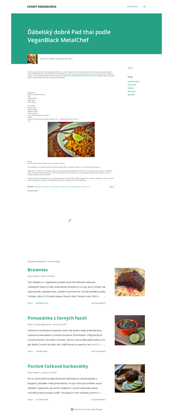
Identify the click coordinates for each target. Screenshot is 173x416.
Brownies (38, 270)
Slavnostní (131, 91)
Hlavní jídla (132, 85)
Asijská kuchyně (133, 81)
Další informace (98, 303)
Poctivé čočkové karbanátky (58, 366)
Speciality (131, 95)
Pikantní (131, 88)
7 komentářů (41, 351)
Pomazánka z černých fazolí (57, 318)
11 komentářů (41, 399)
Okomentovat (42, 303)
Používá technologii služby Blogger (87, 409)
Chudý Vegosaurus (41, 6)
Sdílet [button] (130, 68)
